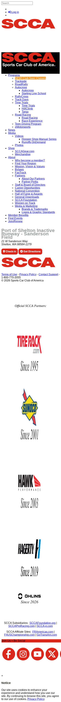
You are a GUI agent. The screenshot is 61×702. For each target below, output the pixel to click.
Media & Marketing (26, 206)
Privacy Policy (27, 274)
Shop (11, 148)
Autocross (21, 87)
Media (12, 133)
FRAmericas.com (42, 631)
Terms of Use (9, 274)
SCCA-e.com (45, 626)
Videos (19, 136)
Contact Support (48, 274)
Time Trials (21, 102)
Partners (20, 175)
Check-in (10, 251)
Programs (14, 75)
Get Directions (31, 251)
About (11, 157)
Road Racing (23, 114)
